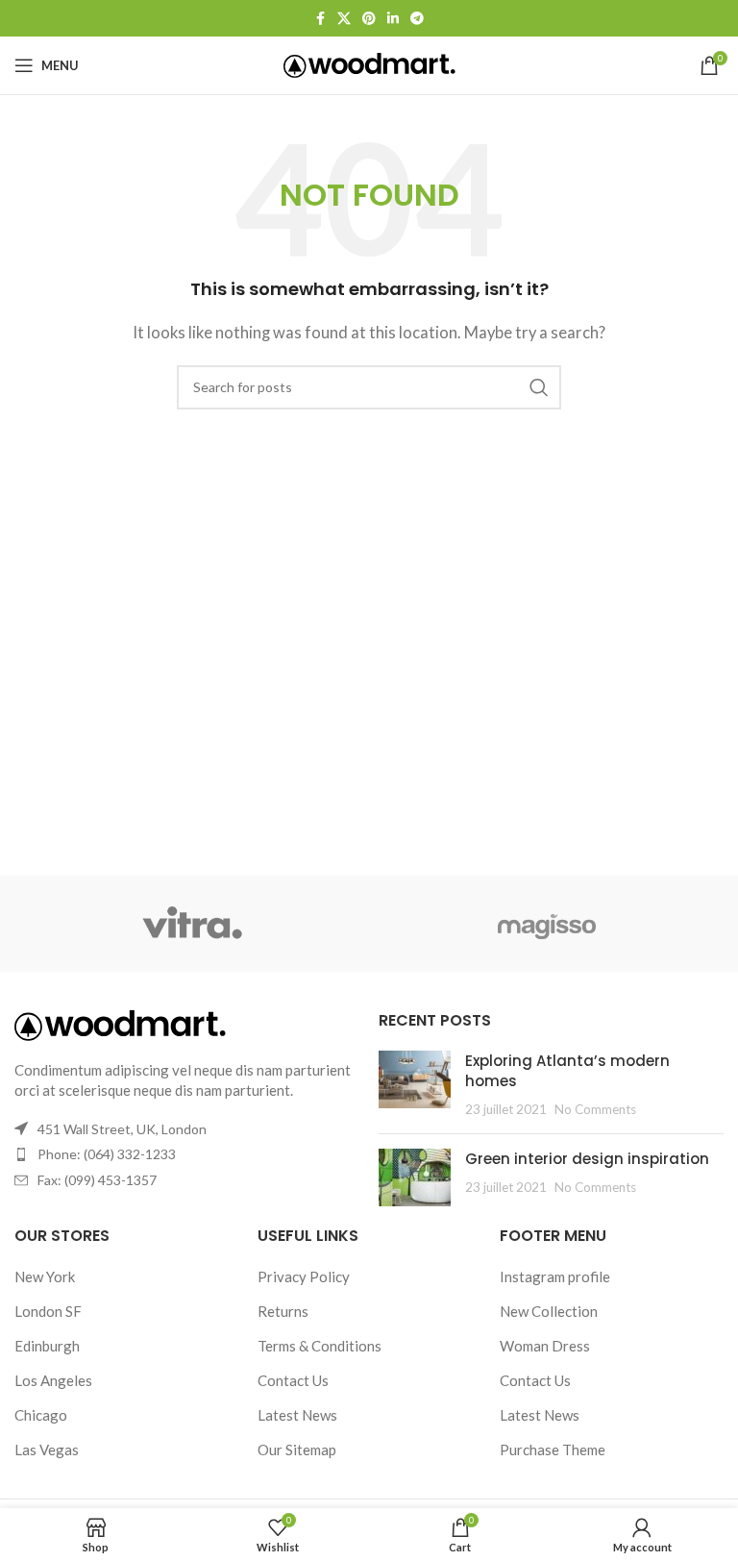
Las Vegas (46, 1449)
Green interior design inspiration (587, 1159)
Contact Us (293, 1380)
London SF (48, 1311)
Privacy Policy (304, 1276)
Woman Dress (545, 1345)
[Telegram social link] (417, 19)
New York (44, 1276)
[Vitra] (191, 924)
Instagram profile (555, 1276)
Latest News (297, 1415)
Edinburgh (47, 1345)
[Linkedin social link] (393, 19)
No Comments (595, 1109)
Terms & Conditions (319, 1345)
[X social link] (344, 19)
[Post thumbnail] (415, 1085)
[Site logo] (369, 63)
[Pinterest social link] (369, 19)
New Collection (549, 1311)
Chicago (40, 1415)
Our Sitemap (297, 1449)
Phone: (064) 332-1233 (106, 1154)
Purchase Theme (552, 1449)
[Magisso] (546, 924)
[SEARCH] (539, 387)
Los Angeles (53, 1380)
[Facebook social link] (320, 19)
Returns (283, 1311)
